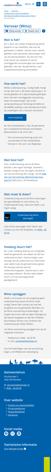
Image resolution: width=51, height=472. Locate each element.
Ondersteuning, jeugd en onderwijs (16, 13)
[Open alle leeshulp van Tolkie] (43, 31)
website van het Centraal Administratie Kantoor (25, 177)
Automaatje (14, 117)
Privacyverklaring (16, 408)
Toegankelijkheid (16, 411)
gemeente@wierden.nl (18, 385)
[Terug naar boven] (47, 464)
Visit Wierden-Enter (13, 448)
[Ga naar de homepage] (13, 4)
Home (6, 11)
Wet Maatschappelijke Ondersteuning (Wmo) (20, 16)
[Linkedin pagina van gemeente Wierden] (19, 433)
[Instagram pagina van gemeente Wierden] (12, 433)
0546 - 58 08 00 (13, 388)
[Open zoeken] (38, 4)
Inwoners (14, 11)
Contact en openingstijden (21, 405)
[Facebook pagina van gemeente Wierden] (6, 433)
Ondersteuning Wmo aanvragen (28, 217)
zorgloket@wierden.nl (26, 341)
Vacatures (13, 415)
